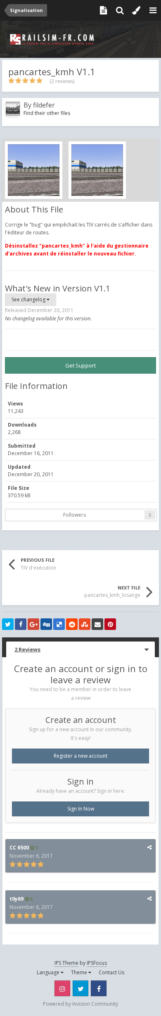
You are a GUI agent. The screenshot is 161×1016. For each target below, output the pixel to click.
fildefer (44, 105)
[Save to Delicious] (59, 624)
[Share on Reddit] (72, 624)
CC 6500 (19, 847)
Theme (79, 972)
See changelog (29, 299)
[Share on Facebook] (20, 624)
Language (49, 972)
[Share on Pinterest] (110, 624)
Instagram (62, 988)
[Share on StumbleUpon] (84, 624)
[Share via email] (97, 624)
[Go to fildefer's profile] (13, 109)
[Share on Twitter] (8, 624)
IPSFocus (97, 962)
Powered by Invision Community (80, 1003)
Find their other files (47, 113)
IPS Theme (66, 962)
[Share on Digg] (46, 624)
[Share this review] (149, 847)
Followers (74, 514)
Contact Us (111, 972)
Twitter (80, 988)
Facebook (99, 988)
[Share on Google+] (33, 624)
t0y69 (16, 898)
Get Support (80, 365)
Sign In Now (80, 808)
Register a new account (80, 755)
